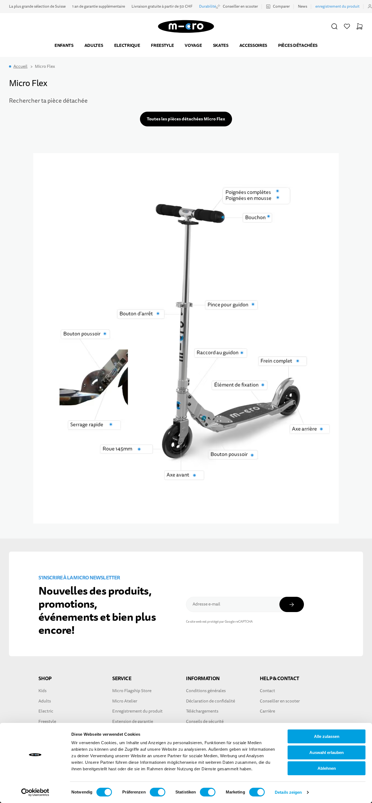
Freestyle (162, 45)
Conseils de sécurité (205, 722)
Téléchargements (202, 711)
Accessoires (253, 45)
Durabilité (207, 6)
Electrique (127, 45)
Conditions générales (206, 691)
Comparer (281, 6)
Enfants (64, 45)
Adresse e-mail (206, 604)
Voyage (193, 45)
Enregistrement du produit (137, 711)
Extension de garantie (132, 722)
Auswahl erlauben (326, 752)
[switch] (157, 792)
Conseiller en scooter (240, 6)
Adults (44, 701)
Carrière (267, 711)
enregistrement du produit (337, 6)
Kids (42, 691)
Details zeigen (288, 792)
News (302, 6)
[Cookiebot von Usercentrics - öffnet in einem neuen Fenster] (35, 792)
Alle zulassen (326, 736)
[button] (334, 26)
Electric (45, 711)
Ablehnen (327, 768)
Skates (220, 45)
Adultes (93, 45)
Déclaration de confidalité (210, 701)
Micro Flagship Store (131, 691)
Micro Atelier (124, 701)
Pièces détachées (298, 45)
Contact (267, 691)
